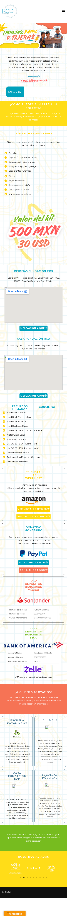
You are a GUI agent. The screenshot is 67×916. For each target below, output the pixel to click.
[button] (20, 877)
